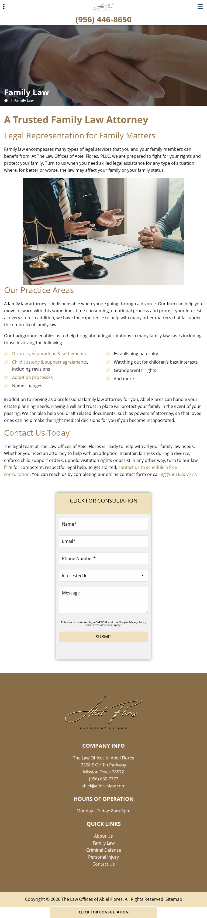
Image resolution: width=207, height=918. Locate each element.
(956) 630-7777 (181, 474)
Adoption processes (32, 377)
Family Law (104, 843)
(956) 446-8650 (103, 19)
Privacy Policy (137, 622)
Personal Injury (103, 857)
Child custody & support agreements (49, 362)
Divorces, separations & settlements (49, 354)
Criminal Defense (103, 850)
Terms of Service (102, 625)
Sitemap (173, 899)
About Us (103, 836)
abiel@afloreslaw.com (103, 786)
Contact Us (103, 864)
